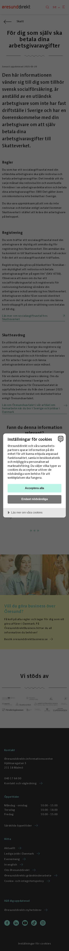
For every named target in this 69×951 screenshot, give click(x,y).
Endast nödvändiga (34, 499)
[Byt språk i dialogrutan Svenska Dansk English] (60, 439)
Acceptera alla (34, 488)
